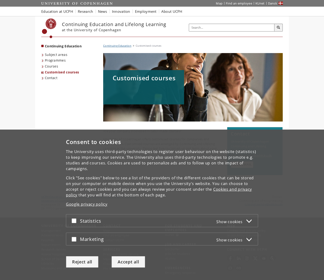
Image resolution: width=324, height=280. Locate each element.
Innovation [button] (121, 11)
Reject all (82, 262)
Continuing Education (63, 46)
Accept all (128, 262)
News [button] (102, 11)
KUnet (260, 3)
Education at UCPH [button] (57, 11)
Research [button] (85, 11)
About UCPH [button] (171, 11)
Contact (51, 78)
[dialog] (162, 205)
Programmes (55, 60)
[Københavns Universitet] (49, 28)
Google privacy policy (86, 204)
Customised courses (62, 72)
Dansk (272, 3)
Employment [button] (146, 11)
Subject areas (56, 54)
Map (219, 3)
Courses (51, 66)
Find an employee (239, 3)
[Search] (278, 28)
